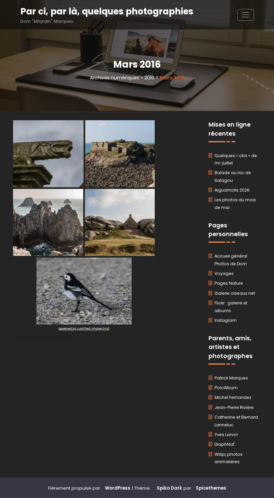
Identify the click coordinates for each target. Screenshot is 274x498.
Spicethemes (211, 488)
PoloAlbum (226, 387)
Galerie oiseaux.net (235, 293)
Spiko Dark (169, 488)
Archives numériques (114, 77)
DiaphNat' (225, 444)
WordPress (117, 488)
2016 (149, 77)
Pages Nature (229, 283)
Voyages (224, 273)
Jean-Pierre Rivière (234, 407)
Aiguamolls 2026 (232, 190)
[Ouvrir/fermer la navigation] (245, 15)
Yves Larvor (226, 434)
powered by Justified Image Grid (83, 329)
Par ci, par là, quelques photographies (106, 11)
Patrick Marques (231, 378)
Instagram (226, 320)
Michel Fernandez (233, 397)
